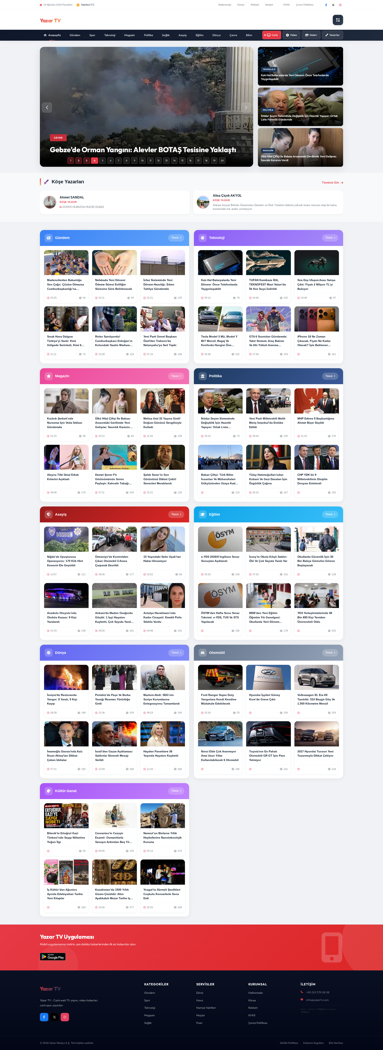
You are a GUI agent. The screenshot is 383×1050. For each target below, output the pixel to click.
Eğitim (200, 35)
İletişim (269, 4)
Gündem (75, 35)
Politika (148, 35)
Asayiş (183, 35)
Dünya (216, 35)
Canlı (275, 35)
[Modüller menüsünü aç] (338, 20)
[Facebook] (326, 5)
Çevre (233, 35)
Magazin (129, 35)
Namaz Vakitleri (206, 1008)
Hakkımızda (224, 4)
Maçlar (200, 1015)
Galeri (313, 35)
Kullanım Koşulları (313, 1042)
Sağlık (166, 35)
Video (293, 35)
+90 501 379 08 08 (317, 992)
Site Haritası (336, 1042)
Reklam (255, 4)
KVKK (286, 4)
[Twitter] (333, 5)
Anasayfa (54, 35)
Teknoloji (109, 35)
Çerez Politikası (304, 4)
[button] (246, 107)
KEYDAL (321, 1009)
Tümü (175, 237)
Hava (199, 1000)
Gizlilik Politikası (289, 1042)
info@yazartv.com (317, 1000)
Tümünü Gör (330, 182)
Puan (199, 1023)
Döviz (199, 993)
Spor (92, 35)
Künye (241, 4)
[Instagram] (340, 5)
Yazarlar (334, 35)
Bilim (249, 35)
